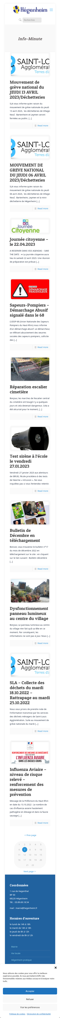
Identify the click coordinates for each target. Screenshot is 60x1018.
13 (30, 854)
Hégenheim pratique (21, 960)
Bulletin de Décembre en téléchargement (25, 535)
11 (19, 854)
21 (27, 865)
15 (41, 854)
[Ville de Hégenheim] (30, 9)
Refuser (30, 999)
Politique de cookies (17, 1014)
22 (33, 865)
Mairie (14, 946)
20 (41, 860)
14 (35, 854)
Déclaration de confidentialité (39, 1014)
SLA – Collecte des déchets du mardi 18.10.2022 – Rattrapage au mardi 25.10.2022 (30, 692)
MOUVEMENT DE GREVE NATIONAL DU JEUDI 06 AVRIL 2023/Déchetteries (28, 172)
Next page (29, 871)
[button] (55, 967)
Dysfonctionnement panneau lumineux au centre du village (29, 613)
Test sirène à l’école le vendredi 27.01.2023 (28, 461)
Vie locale (15, 953)
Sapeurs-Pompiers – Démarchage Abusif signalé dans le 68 (29, 310)
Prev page (31, 835)
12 (24, 854)
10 (41, 849)
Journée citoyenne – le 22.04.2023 (29, 241)
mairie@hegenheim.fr (26, 908)
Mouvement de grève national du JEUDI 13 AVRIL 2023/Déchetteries (27, 89)
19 (35, 860)
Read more (43, 125)
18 (30, 860)
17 (24, 860)
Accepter (30, 991)
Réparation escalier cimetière (28, 389)
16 (19, 860)
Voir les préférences (30, 1007)
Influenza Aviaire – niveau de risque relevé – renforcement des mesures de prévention (28, 782)
